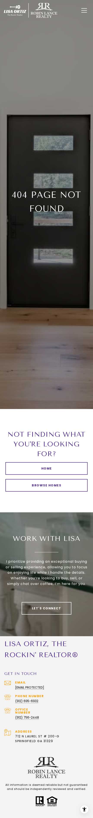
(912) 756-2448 (27, 717)
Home (46, 468)
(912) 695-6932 (26, 701)
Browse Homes (46, 485)
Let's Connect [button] (46, 608)
